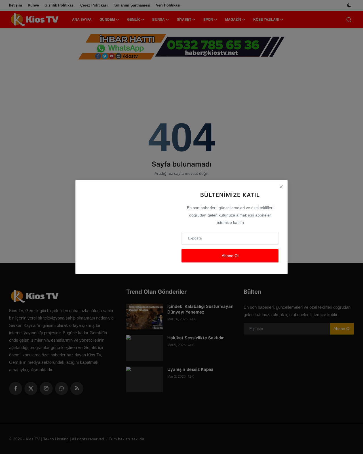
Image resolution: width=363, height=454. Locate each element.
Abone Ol (230, 255)
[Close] (281, 186)
